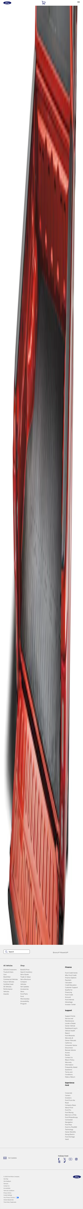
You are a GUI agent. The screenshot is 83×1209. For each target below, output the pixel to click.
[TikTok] (64, 1161)
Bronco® (56, 952)
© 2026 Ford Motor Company (11, 1176)
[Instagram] (76, 1159)
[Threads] (59, 1161)
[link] (6, 1179)
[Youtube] (70, 1159)
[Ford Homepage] (77, 1176)
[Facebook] (59, 1159)
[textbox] (16, 952)
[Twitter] (64, 1159)
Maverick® (64, 952)
